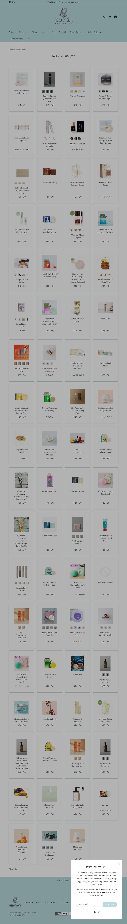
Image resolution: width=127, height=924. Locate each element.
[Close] (118, 864)
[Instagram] (99, 912)
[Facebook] (95, 912)
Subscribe (109, 904)
